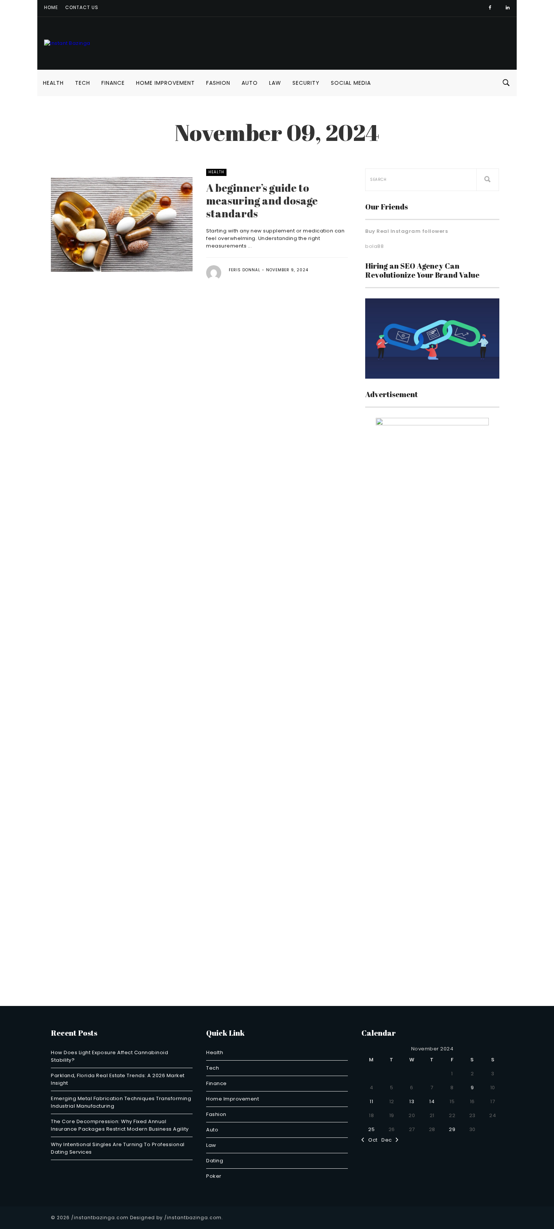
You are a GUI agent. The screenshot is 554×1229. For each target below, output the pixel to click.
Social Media (351, 83)
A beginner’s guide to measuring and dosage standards (262, 200)
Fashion (218, 83)
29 (452, 1129)
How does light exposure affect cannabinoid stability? (109, 1056)
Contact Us (81, 7)
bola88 (374, 246)
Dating (214, 1160)
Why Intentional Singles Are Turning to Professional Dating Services (118, 1148)
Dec (388, 1139)
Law (275, 83)
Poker (214, 1176)
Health (53, 83)
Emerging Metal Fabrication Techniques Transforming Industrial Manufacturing (121, 1102)
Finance (113, 83)
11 (371, 1101)
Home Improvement (165, 83)
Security (306, 83)
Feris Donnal (244, 270)
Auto (250, 83)
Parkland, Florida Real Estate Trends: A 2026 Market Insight (118, 1079)
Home (51, 7)
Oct (371, 1139)
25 (371, 1129)
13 (411, 1101)
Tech (82, 83)
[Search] (487, 179)
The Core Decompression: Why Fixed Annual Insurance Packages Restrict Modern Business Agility (120, 1125)
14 (432, 1101)
